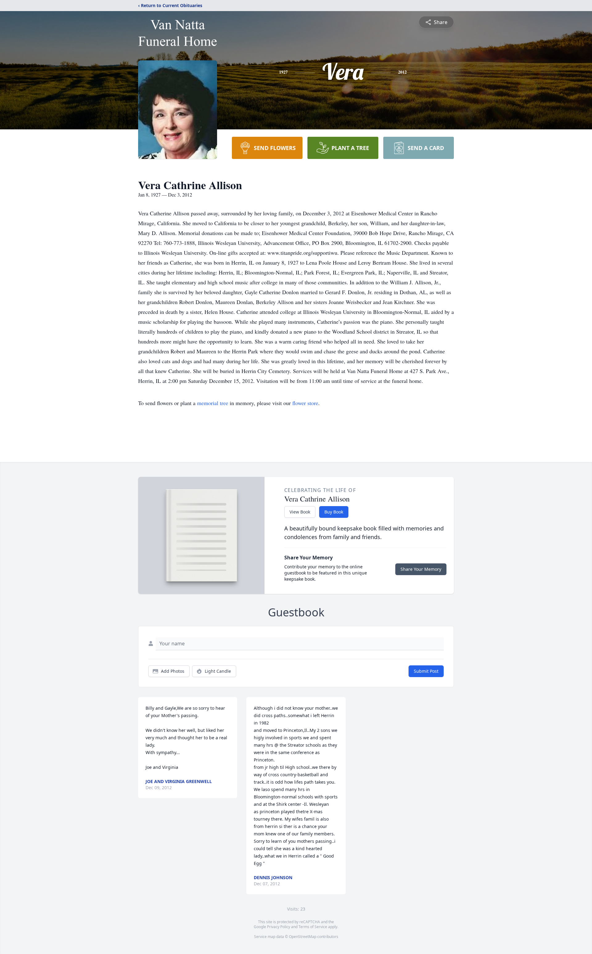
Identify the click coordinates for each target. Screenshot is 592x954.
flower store (305, 403)
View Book (300, 512)
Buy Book (333, 512)
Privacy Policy (278, 926)
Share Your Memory (421, 569)
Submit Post (426, 671)
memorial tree (212, 403)
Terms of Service (312, 926)
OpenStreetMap (302, 936)
